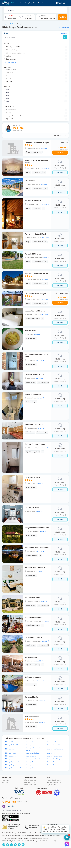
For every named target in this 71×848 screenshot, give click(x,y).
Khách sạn (14, 3)
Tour (21, 3)
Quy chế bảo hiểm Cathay (54, 780)
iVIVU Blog (5, 782)
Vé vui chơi (36, 3)
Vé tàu (44, 3)
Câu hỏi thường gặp (30, 784)
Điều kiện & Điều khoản (30, 780)
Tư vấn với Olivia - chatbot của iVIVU (11, 810)
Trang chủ (5, 24)
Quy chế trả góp (51, 784)
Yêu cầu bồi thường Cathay (54, 782)
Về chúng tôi (5, 780)
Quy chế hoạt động (29, 782)
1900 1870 (18, 128)
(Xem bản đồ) (56, 835)
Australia (12, 24)
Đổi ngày (60, 172)
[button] (56, 829)
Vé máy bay (28, 3)
